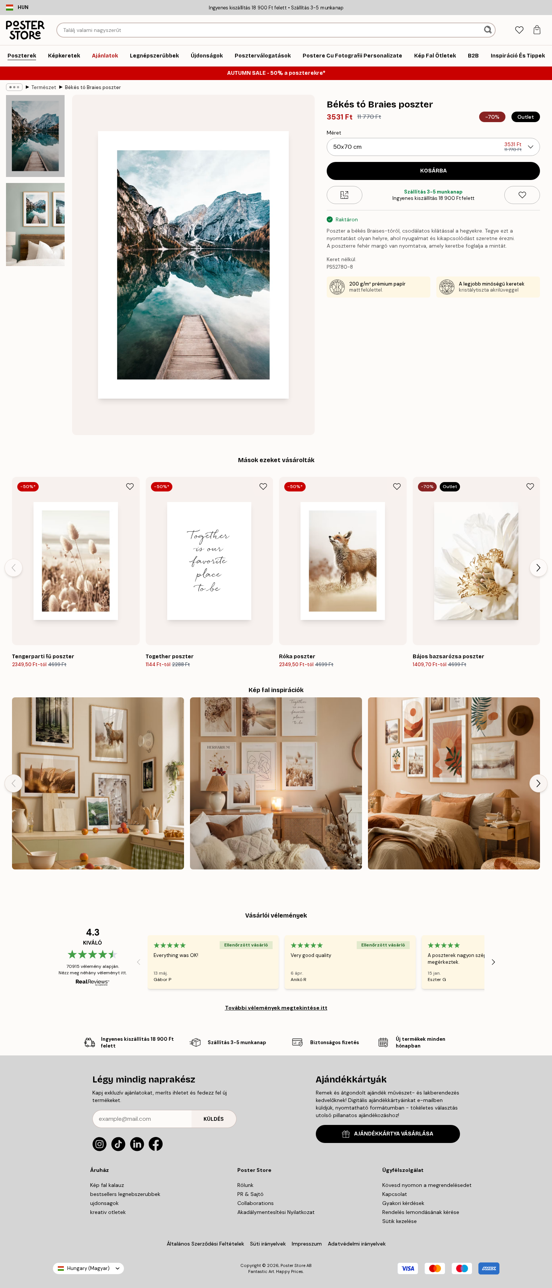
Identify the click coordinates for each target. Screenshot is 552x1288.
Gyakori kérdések (403, 1203)
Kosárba (433, 171)
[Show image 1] (35, 136)
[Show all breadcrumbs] (14, 87)
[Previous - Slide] (14, 568)
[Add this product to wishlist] (522, 195)
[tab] (519, 30)
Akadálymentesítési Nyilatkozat (276, 1212)
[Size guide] (344, 195)
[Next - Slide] (538, 568)
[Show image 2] (35, 224)
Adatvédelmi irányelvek (357, 1243)
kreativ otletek (108, 1212)
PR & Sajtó (250, 1194)
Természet (44, 87)
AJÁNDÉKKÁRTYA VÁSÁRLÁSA (393, 1134)
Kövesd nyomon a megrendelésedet (427, 1185)
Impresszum (307, 1243)
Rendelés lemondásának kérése (420, 1212)
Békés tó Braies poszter (93, 87)
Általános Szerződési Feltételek (205, 1243)
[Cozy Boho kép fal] (276, 783)
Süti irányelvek (268, 1243)
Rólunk (245, 1185)
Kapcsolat (394, 1194)
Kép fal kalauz (107, 1185)
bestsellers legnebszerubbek (125, 1194)
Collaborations (255, 1203)
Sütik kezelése (399, 1221)
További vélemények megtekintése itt (276, 1007)
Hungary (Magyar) (88, 1268)
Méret (334, 132)
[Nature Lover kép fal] (98, 783)
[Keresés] (489, 30)
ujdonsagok (104, 1203)
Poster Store (293, 1265)
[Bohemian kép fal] (454, 783)
